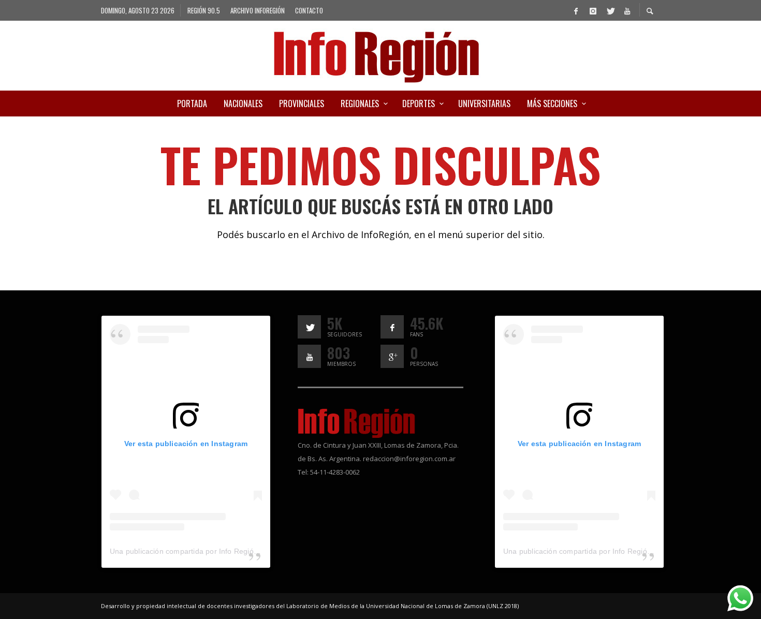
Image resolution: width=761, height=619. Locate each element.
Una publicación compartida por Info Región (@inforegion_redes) (220, 551)
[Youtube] (627, 10)
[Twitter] (610, 10)
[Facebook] (575, 10)
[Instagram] (593, 10)
